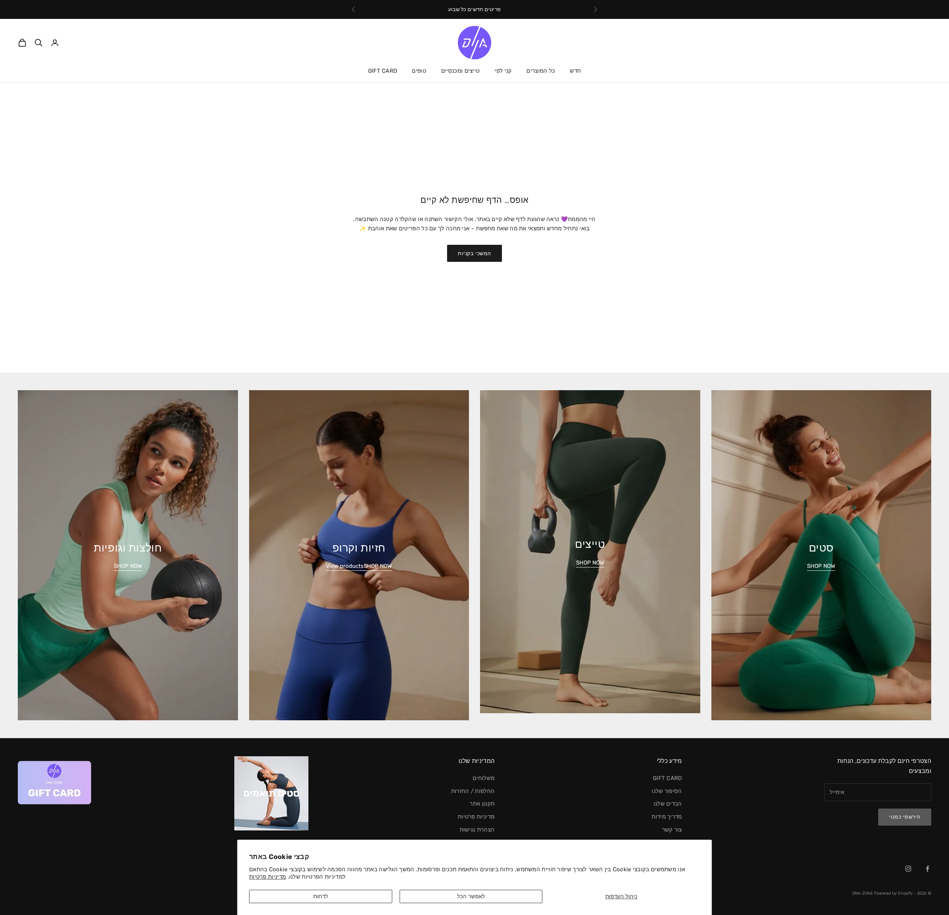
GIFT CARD (382, 71)
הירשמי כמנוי (904, 817)
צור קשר (672, 829)
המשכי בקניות (474, 253)
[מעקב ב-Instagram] (908, 868)
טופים (419, 71)
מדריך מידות (667, 816)
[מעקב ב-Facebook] (927, 868)
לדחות (320, 896)
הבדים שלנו (668, 803)
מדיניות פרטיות (267, 876)
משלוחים (484, 778)
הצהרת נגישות (477, 829)
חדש (575, 71)
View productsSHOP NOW (359, 566)
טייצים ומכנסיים (460, 71)
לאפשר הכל (471, 896)
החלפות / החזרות (473, 791)
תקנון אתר (482, 803)
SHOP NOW (821, 566)
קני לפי (503, 71)
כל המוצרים (540, 71)
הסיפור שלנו (667, 791)
